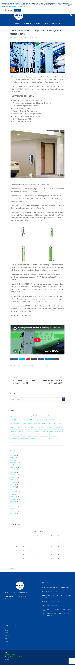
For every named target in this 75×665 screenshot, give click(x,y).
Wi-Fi (57, 438)
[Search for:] (35, 399)
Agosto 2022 (13, 477)
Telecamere (52, 435)
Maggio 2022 (13, 484)
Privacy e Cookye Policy (17, 6)
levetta (61, 427)
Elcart (44, 423)
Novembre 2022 (14, 470)
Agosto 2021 (13, 506)
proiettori (50, 431)
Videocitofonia (23, 438)
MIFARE (21, 431)
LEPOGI (13, 38)
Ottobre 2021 (13, 501)
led (56, 427)
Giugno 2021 (13, 511)
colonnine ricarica (34, 419)
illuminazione (32, 427)
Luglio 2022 (13, 479)
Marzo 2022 (13, 489)
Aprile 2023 (13, 457)
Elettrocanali (51, 423)
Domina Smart (15, 423)
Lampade (49, 427)
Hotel (24, 427)
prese (43, 431)
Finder (12, 427)
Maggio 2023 (13, 455)
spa (36, 435)
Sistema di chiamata (27, 435)
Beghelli (32, 416)
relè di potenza (15, 435)
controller (44, 419)
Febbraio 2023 (14, 462)
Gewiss (19, 427)
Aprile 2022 (13, 487)
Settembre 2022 (14, 475)
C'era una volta (52, 416)
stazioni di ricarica (33, 365)
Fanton (60, 423)
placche (37, 431)
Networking (29, 431)
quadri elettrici (59, 431)
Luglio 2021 (13, 509)
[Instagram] (41, 662)
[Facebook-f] (35, 662)
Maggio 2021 (13, 513)
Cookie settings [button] (7, 10)
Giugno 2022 (13, 482)
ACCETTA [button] (17, 10)
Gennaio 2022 (14, 494)
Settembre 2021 (14, 504)
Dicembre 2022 (14, 467)
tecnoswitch (43, 435)
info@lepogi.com (51, 605)
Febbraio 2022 (14, 492)
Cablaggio (13, 419)
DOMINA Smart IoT (26, 423)
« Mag (11, 568)
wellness (50, 438)
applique (13, 416)
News (20, 38)
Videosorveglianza (35, 438)
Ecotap (23, 365)
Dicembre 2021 (14, 496)
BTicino (43, 416)
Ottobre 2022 (13, 472)
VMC (44, 438)
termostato (14, 438)
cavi (20, 419)
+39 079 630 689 (54, 601)
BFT (37, 416)
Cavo (25, 419)
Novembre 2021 (14, 499)
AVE (19, 416)
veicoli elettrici (45, 365)
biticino (16, 365)
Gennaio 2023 (14, 465)
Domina (51, 419)
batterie (25, 416)
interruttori (42, 427)
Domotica (37, 423)
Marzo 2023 (13, 460)
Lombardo (13, 431)
